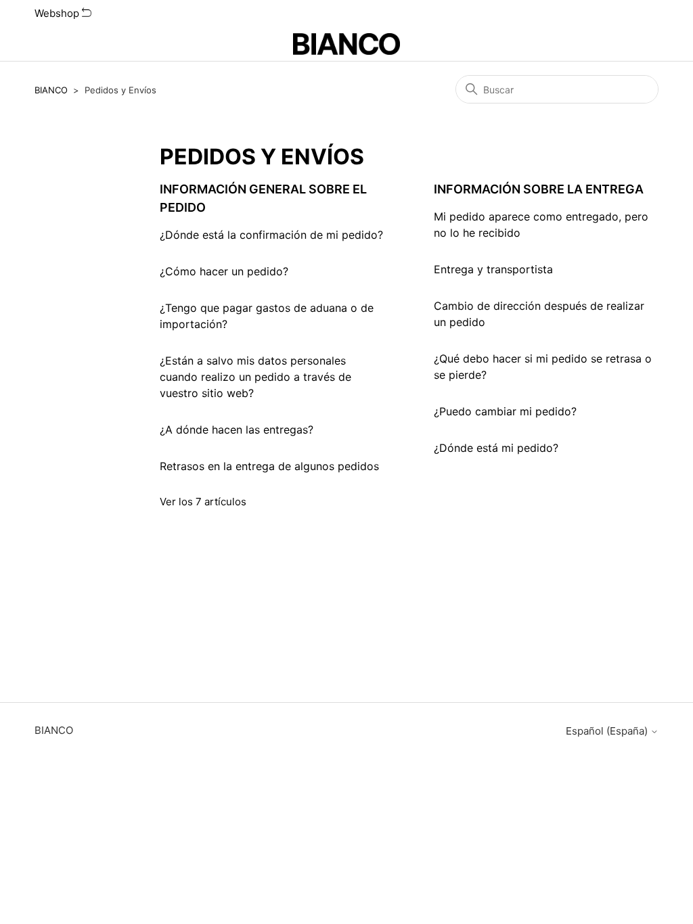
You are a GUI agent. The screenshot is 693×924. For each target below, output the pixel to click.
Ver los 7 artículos (203, 501)
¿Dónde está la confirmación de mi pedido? (271, 234)
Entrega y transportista (493, 269)
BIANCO (51, 90)
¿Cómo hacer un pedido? (224, 271)
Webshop (58, 13)
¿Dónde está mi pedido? (496, 448)
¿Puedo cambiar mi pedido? (505, 411)
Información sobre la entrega (539, 189)
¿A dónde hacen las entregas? (236, 429)
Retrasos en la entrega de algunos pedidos (269, 466)
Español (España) (608, 731)
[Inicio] (347, 44)
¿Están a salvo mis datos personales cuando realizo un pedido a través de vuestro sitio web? (255, 377)
